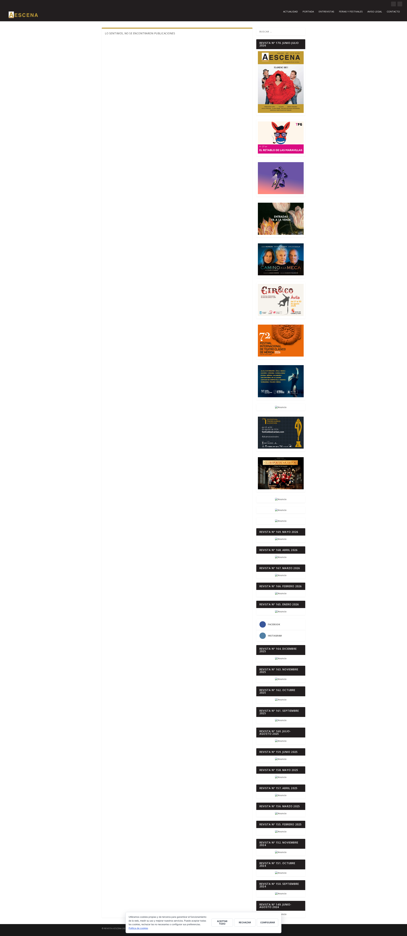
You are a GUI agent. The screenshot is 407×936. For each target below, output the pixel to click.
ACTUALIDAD (290, 11)
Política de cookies (138, 928)
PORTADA (308, 11)
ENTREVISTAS (326, 11)
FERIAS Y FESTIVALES (351, 11)
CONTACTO (393, 11)
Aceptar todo (222, 922)
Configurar (267, 922)
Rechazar (245, 922)
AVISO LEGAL (374, 11)
